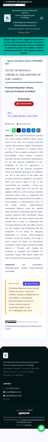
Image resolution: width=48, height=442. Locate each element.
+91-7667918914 (10, 2)
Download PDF (24, 104)
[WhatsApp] (14, 130)
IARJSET (30, 410)
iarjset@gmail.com (25, 2)
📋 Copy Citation (31, 283)
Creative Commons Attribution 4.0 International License (23, 327)
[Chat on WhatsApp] (41, 428)
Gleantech (28, 425)
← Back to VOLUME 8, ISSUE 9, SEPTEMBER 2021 (23, 62)
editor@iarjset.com (14, 395)
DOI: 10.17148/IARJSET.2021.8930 (22, 114)
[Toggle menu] (41, 18)
